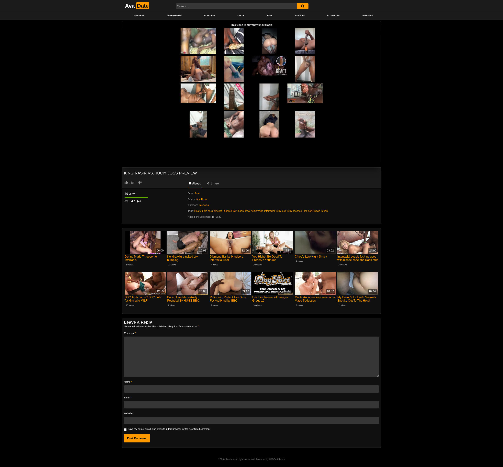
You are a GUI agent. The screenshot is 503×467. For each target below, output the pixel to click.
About (196, 183)
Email (128, 397)
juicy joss (281, 211)
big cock (208, 211)
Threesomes (174, 15)
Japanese (138, 15)
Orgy (241, 15)
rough (324, 211)
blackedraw (244, 211)
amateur (198, 211)
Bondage (209, 15)
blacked (218, 211)
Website (128, 413)
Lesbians (367, 15)
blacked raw (230, 211)
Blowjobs (333, 15)
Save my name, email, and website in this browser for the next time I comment (169, 429)
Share (214, 183)
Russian (300, 15)
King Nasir (201, 199)
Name (128, 382)
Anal (269, 15)
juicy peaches (294, 211)
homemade (257, 211)
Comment (130, 333)
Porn (197, 193)
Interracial (204, 205)
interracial (269, 211)
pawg (317, 211)
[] (302, 6)
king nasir (308, 211)
